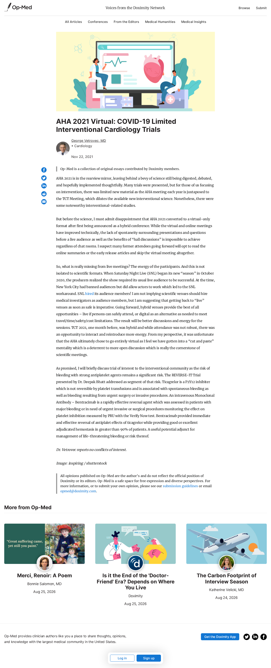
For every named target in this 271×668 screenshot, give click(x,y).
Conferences (98, 21)
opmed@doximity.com (78, 491)
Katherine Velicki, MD (226, 590)
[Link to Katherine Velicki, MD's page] (227, 563)
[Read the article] (44, 544)
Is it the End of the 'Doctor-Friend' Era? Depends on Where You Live (135, 582)
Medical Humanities (160, 21)
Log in (122, 658)
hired (89, 293)
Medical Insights (193, 21)
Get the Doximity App (220, 637)
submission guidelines (180, 486)
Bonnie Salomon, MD (44, 584)
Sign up (149, 658)
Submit (261, 8)
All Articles (73, 21)
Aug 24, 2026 (212, 597)
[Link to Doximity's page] (136, 563)
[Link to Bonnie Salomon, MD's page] (45, 563)
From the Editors (126, 21)
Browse (244, 8)
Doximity (135, 596)
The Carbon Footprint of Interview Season (226, 579)
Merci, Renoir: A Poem (44, 576)
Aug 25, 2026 (30, 591)
